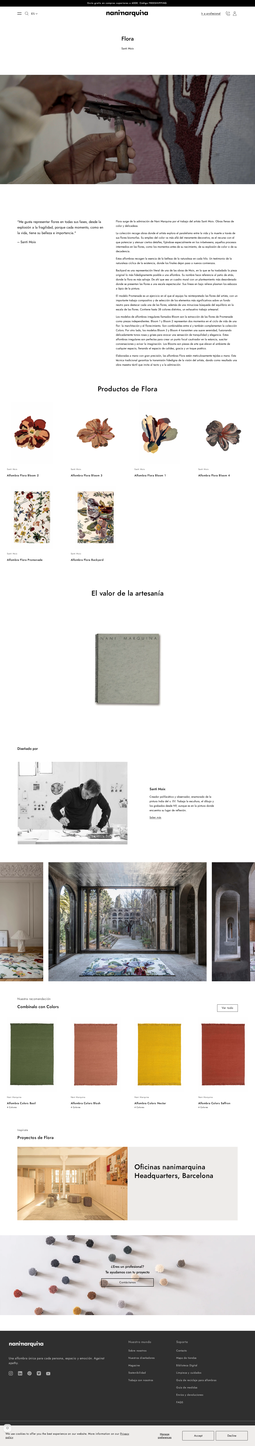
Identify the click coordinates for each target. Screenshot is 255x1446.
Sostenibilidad (137, 1373)
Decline (231, 1436)
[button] (21, 13)
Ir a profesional (211, 13)
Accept (198, 1436)
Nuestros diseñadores (141, 1358)
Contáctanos (127, 1282)
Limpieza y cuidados (188, 1373)
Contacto (181, 1351)
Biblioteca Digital (186, 1365)
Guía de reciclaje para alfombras (196, 1380)
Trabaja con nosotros (140, 1380)
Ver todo (227, 1008)
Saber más (155, 817)
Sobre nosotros (137, 1351)
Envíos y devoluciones (189, 1395)
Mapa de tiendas (186, 1358)
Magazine (134, 1365)
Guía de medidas (186, 1387)
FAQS (179, 1402)
